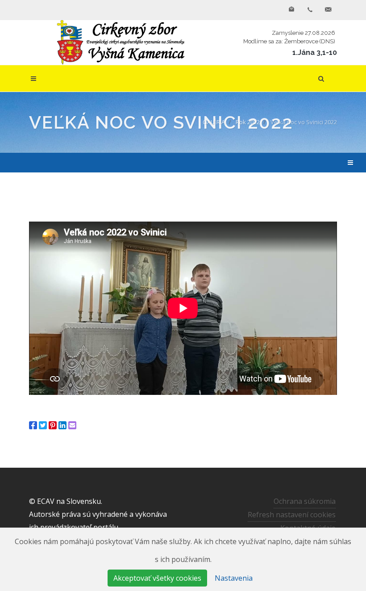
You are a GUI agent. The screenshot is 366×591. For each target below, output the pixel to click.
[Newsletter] (291, 10)
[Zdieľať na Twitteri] (43, 425)
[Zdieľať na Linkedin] (62, 425)
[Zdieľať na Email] (72, 425)
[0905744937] (310, 10)
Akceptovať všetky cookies (157, 578)
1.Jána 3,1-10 (314, 52)
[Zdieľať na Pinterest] (53, 425)
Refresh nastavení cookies (292, 515)
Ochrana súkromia (305, 501)
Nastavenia (234, 578)
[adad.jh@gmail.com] (328, 10)
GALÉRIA (214, 122)
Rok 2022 (248, 122)
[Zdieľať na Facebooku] (33, 425)
